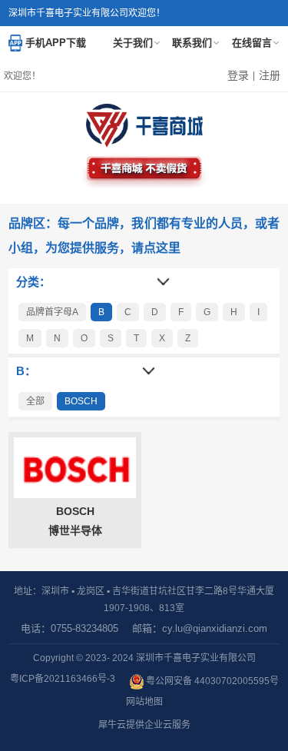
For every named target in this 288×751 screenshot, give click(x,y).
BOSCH (81, 401)
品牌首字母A (52, 312)
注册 (269, 75)
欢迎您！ (22, 76)
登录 (238, 75)
